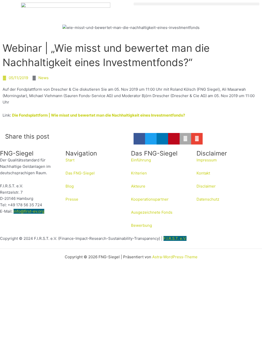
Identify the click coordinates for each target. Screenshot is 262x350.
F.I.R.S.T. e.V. (175, 238)
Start (70, 160)
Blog (70, 186)
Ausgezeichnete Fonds (151, 212)
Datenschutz (207, 199)
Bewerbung (141, 225)
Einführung (141, 160)
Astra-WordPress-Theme (175, 256)
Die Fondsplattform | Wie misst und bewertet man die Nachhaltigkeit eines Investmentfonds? (98, 115)
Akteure (138, 186)
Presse (72, 199)
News (43, 77)
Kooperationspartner (150, 199)
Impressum (206, 160)
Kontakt (203, 173)
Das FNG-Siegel (80, 173)
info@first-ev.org (29, 211)
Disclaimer (206, 186)
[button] (196, 4)
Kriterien (139, 173)
